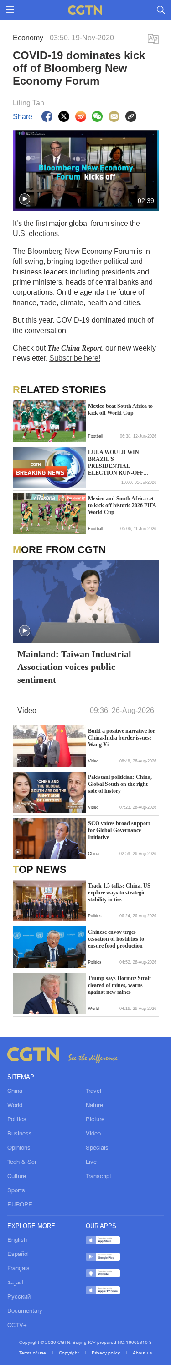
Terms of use (33, 1353)
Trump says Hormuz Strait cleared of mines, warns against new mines (119, 985)
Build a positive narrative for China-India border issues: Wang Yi (121, 738)
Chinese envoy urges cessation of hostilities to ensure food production (116, 939)
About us (142, 1353)
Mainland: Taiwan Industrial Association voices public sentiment (74, 667)
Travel (93, 1091)
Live (91, 1162)
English (17, 1240)
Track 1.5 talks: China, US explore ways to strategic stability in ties (119, 893)
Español (18, 1254)
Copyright (69, 1353)
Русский (19, 1297)
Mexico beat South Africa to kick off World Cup (120, 409)
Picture (95, 1120)
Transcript (98, 1176)
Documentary (24, 1311)
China (14, 1091)
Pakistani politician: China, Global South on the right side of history (120, 784)
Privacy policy (106, 1353)
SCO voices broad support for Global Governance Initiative (119, 830)
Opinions (19, 1148)
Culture (16, 1176)
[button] (24, 199)
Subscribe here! (74, 358)
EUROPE (19, 1205)
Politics (16, 1120)
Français (18, 1269)
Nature (94, 1105)
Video (93, 1134)
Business (19, 1134)
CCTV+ (17, 1325)
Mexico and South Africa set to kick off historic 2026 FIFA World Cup (122, 505)
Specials (97, 1148)
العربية (15, 1283)
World (14, 1105)
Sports (16, 1191)
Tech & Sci (21, 1162)
